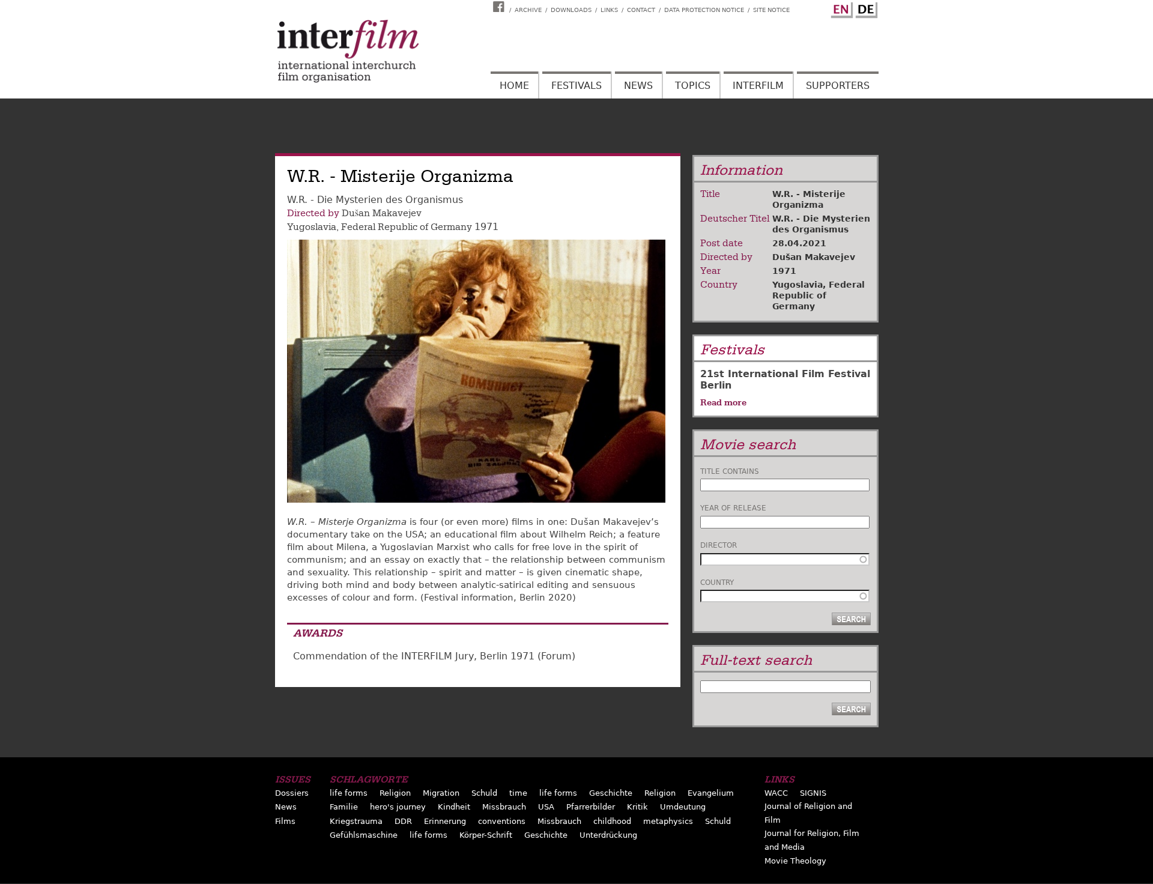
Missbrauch (504, 806)
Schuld (484, 793)
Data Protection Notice (704, 10)
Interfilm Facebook (500, 6)
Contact (641, 10)
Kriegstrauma (356, 821)
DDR (403, 821)
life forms (349, 793)
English (840, 8)
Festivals (576, 85)
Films (285, 821)
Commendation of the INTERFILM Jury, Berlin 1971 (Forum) (434, 656)
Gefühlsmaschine (364, 835)
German (865, 8)
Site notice (771, 10)
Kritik (637, 806)
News (638, 85)
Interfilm (758, 85)
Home (514, 85)
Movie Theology (795, 860)
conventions (501, 821)
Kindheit (454, 806)
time (518, 793)
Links (609, 10)
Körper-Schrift (485, 835)
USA (546, 806)
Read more (723, 402)
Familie (344, 806)
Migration (441, 793)
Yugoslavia (311, 227)
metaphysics (668, 821)
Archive (528, 10)
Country (717, 582)
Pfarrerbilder (590, 806)
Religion (395, 793)
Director (718, 545)
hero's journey (398, 806)
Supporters (838, 85)
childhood (612, 821)
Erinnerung (445, 821)
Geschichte (610, 793)
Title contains (729, 471)
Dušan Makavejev (382, 213)
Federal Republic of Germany (406, 227)
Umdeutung (683, 806)
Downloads (571, 10)
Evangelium (711, 793)
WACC (776, 793)
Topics (692, 85)
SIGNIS (813, 793)
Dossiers (292, 793)
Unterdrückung (608, 835)
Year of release (733, 508)
